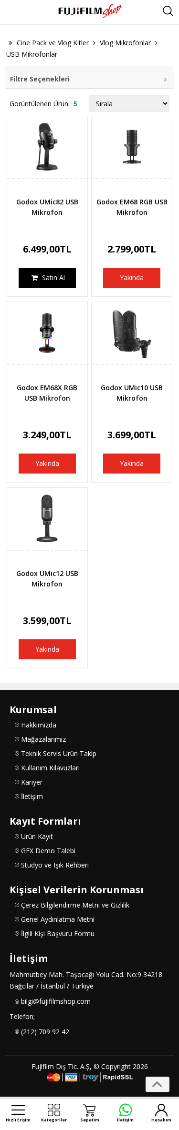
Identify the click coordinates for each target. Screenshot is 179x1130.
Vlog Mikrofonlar (125, 42)
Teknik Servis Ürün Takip (58, 753)
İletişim (32, 796)
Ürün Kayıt (37, 836)
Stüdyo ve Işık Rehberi (55, 864)
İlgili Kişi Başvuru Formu (58, 933)
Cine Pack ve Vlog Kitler (53, 42)
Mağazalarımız (43, 739)
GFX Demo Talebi (48, 850)
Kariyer (31, 782)
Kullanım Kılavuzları (50, 767)
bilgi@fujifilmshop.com (56, 1001)
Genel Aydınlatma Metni (58, 919)
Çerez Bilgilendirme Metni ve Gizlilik (75, 904)
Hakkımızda (38, 724)
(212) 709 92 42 (45, 1031)
